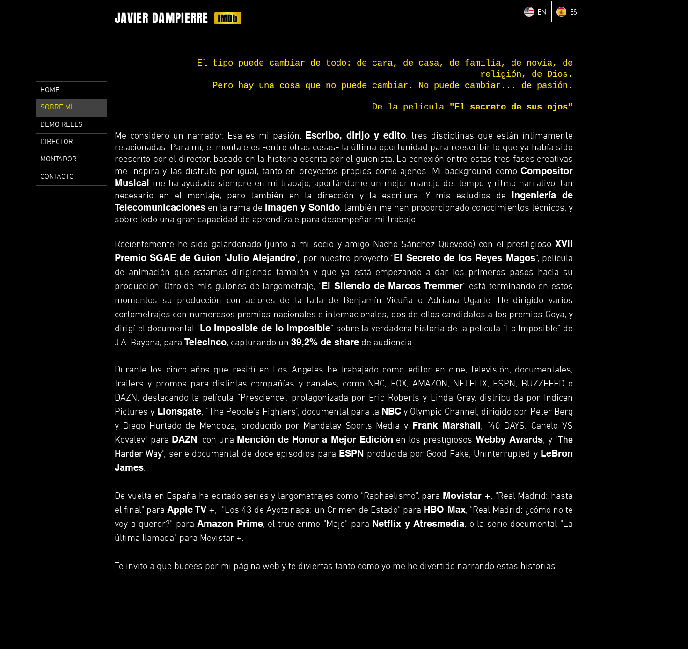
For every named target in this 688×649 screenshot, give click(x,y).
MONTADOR (58, 159)
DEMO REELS (61, 125)
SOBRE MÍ (56, 107)
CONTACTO (57, 177)
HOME (49, 90)
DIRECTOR (56, 142)
